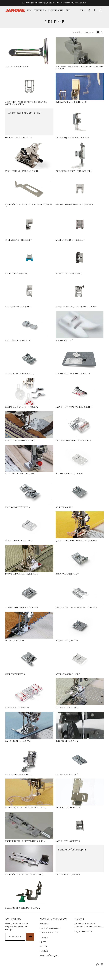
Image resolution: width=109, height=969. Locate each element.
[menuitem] (68, 10)
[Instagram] (102, 964)
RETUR (43, 942)
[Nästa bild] (100, 358)
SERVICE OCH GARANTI (50, 928)
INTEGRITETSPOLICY (49, 932)
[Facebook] (97, 964)
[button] (88, 32)
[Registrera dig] (30, 937)
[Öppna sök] (89, 10)
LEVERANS (44, 937)
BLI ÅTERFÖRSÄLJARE (49, 955)
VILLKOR (43, 946)
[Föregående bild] (60, 358)
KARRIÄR (44, 951)
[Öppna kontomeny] (95, 10)
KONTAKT (44, 923)
